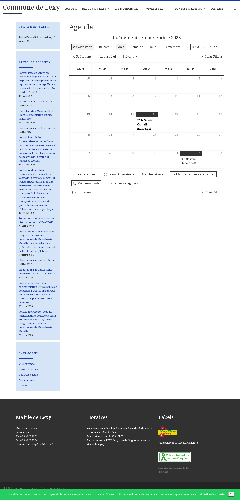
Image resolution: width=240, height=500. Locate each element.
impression (81, 193)
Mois (120, 47)
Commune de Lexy (25, 488)
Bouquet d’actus (28, 374)
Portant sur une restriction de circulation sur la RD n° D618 (36, 220)
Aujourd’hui (107, 56)
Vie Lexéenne (26, 363)
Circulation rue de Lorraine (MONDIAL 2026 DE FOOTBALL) (38, 271)
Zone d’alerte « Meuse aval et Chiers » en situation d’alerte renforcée (36, 115)
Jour (153, 47)
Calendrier (82, 47)
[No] (235, 494)
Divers (23, 385)
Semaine (137, 47)
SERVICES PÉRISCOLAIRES (34, 101)
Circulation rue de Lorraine (35, 128)
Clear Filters (213, 56)
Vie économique (28, 369)
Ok (231, 494)
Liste (103, 47)
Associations (26, 380)
